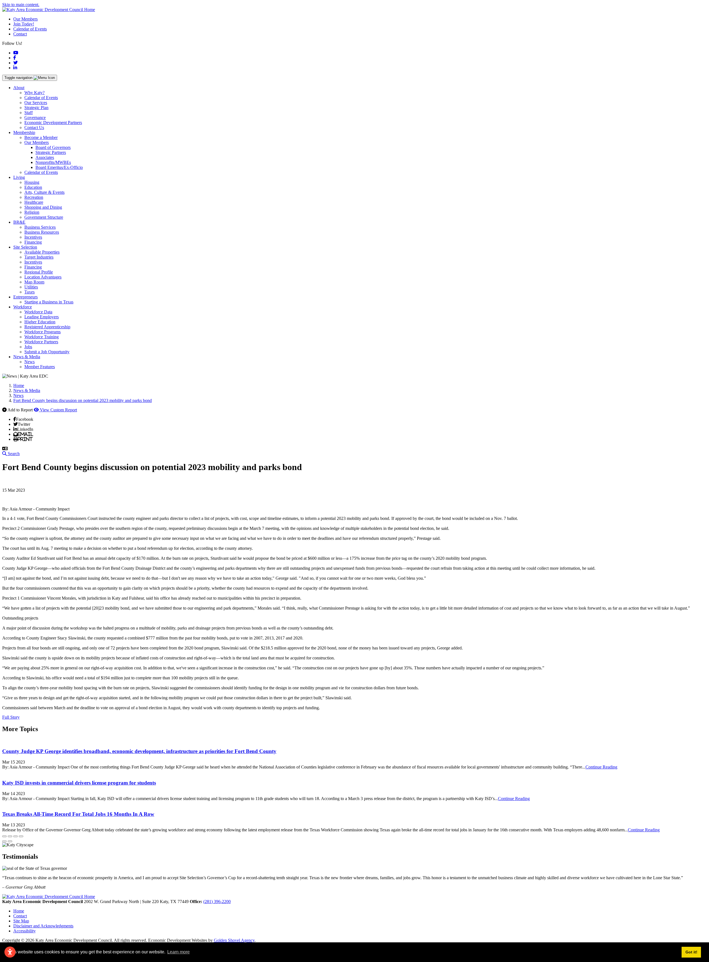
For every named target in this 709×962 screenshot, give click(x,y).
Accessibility (24, 931)
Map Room (34, 282)
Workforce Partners (41, 341)
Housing (31, 182)
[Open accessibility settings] (10, 952)
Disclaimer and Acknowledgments (43, 926)
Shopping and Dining (43, 207)
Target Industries (38, 257)
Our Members (25, 19)
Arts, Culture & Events (44, 192)
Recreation (33, 197)
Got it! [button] (691, 952)
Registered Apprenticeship (47, 326)
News (29, 361)
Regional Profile (38, 272)
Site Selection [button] (25, 247)
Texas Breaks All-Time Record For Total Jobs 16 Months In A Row (78, 814)
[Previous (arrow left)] (4, 841)
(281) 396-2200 (217, 901)
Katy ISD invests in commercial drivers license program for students (79, 783)
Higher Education (39, 321)
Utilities (31, 287)
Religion (31, 212)
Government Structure (43, 217)
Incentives (33, 237)
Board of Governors (53, 147)
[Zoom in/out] (21, 836)
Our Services (35, 102)
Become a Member (41, 137)
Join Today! (23, 24)
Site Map (21, 921)
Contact (20, 34)
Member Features (39, 366)
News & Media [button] (26, 356)
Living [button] (19, 177)
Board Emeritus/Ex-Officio (59, 167)
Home (18, 911)
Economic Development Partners (53, 122)
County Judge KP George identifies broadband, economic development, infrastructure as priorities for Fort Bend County (139, 751)
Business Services (40, 227)
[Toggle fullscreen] (15, 836)
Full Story (11, 717)
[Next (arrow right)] (10, 841)
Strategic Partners (50, 152)
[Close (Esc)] (4, 836)
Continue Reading (601, 767)
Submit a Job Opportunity (47, 351)
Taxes (29, 292)
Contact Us (34, 127)
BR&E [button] (19, 222)
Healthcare (33, 202)
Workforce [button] (22, 307)
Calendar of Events (30, 29)
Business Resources (41, 232)
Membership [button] (24, 132)
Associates (44, 157)
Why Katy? (34, 92)
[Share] (10, 836)
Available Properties (42, 252)
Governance (35, 117)
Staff (28, 112)
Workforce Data (38, 312)
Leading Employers (41, 316)
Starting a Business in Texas (48, 302)
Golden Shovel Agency (234, 940)
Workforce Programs (42, 331)
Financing (33, 242)
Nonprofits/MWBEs (53, 162)
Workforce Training (41, 336)
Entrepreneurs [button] (25, 297)
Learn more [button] (178, 952)
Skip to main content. (20, 4)
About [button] (18, 87)
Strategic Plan (36, 107)
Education (33, 187)
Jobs (28, 346)
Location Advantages (42, 277)
